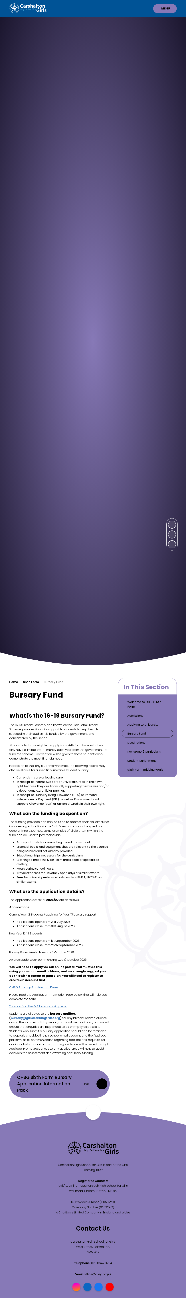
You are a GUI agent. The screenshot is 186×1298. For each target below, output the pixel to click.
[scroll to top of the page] (93, 1112)
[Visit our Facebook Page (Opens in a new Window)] (98, 1287)
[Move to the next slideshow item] (172, 525)
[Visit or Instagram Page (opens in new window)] (76, 1287)
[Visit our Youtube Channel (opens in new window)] (110, 1287)
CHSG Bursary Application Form (33, 987)
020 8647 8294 (101, 1263)
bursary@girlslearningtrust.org (35, 1018)
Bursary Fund (53, 682)
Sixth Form (31, 682)
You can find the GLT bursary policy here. (38, 1006)
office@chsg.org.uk (97, 1274)
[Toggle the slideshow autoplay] (172, 544)
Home (13, 682)
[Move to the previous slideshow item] (172, 534)
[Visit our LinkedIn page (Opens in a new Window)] (87, 1287)
